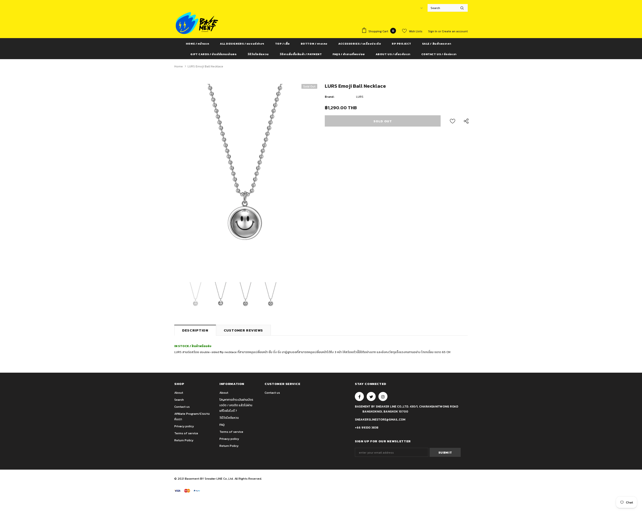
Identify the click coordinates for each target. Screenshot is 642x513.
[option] (245, 179)
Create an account (455, 31)
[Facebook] (359, 396)
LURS (359, 96)
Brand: (329, 96)
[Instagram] (382, 396)
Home (178, 66)
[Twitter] (371, 396)
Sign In (433, 31)
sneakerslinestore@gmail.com (380, 419)
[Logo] (196, 23)
